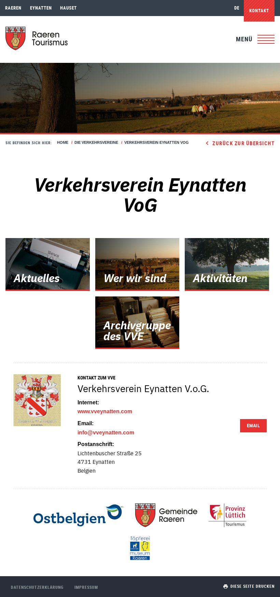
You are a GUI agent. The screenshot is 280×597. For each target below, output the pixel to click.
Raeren (13, 8)
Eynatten (41, 8)
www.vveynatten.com (105, 411)
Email (253, 425)
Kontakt (259, 11)
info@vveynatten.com (106, 432)
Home (62, 142)
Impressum (86, 587)
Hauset (68, 8)
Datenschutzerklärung (37, 587)
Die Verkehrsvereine (96, 142)
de (236, 8)
